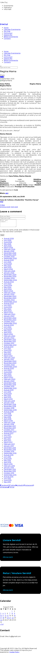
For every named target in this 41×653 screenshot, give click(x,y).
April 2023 (8, 311)
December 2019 (10, 383)
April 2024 (8, 289)
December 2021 (10, 339)
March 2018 (8, 421)
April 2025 (8, 267)
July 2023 (7, 305)
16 (14, 616)
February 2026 (9, 249)
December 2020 (10, 361)
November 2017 (10, 428)
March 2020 (8, 377)
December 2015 (10, 469)
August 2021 (8, 347)
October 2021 (9, 343)
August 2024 (9, 282)
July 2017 (7, 435)
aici (6, 193)
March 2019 (8, 399)
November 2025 (10, 255)
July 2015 (7, 478)
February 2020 (9, 379)
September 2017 (10, 431)
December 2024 (10, 274)
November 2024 (10, 276)
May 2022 (7, 330)
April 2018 (7, 419)
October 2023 (9, 300)
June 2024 (8, 285)
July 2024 (7, 283)
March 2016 (8, 464)
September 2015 (10, 475)
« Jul (2, 624)
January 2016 (9, 468)
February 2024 (9, 293)
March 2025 (8, 269)
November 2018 (10, 406)
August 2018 (9, 412)
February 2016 (9, 466)
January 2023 (9, 316)
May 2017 (7, 439)
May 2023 (7, 309)
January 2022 (9, 338)
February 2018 (9, 422)
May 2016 (7, 460)
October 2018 (9, 408)
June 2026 (8, 242)
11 (3, 616)
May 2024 (7, 287)
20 (8, 618)
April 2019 (7, 397)
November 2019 (10, 385)
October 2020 (9, 365)
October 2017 (9, 430)
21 (10, 618)
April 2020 (8, 375)
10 (1, 616)
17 (1, 618)
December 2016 (10, 448)
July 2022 (7, 327)
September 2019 (10, 388)
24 (1, 620)
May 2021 (7, 352)
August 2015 (8, 477)
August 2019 (8, 390)
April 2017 (7, 440)
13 (7, 616)
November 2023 (10, 298)
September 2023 (10, 302)
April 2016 (7, 462)
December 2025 (10, 253)
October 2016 (9, 451)
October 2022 (9, 321)
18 (3, 618)
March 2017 (8, 442)
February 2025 (9, 271)
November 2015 (10, 471)
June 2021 (8, 350)
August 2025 (9, 260)
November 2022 (10, 320)
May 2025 (7, 265)
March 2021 (8, 356)
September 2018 (10, 410)
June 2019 (8, 394)
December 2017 (10, 426)
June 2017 (8, 437)
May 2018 (7, 417)
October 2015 (9, 473)
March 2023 (8, 312)
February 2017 (9, 444)
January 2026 (9, 251)
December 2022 (10, 318)
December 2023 (10, 296)
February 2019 (9, 401)
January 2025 (9, 273)
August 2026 (9, 238)
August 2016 (8, 455)
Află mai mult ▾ (8, 557)
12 (5, 616)
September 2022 (10, 323)
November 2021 (10, 341)
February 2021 (9, 357)
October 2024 (9, 278)
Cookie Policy (14, 652)
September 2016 (10, 453)
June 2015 (8, 480)
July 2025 (7, 262)
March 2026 (8, 247)
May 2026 (7, 244)
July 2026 (7, 240)
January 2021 (9, 359)
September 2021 (10, 345)
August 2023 (9, 303)
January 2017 (9, 446)
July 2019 (7, 392)
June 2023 (8, 307)
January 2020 (9, 381)
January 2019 (9, 403)
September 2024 (10, 280)
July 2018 (7, 413)
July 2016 (7, 457)
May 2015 (7, 482)
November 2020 (10, 363)
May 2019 (7, 395)
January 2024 (9, 294)
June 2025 (8, 264)
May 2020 (7, 374)
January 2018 (9, 424)
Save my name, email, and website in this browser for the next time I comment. (20, 231)
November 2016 (10, 449)
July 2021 (7, 348)
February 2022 (9, 336)
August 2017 (8, 433)
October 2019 (9, 386)
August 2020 (9, 368)
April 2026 (8, 246)
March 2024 (8, 291)
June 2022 (8, 329)
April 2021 (7, 354)
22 (13, 618)
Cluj (1, 202)
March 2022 (8, 334)
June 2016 (8, 458)
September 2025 (10, 258)
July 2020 (7, 370)
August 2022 (9, 325)
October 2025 (9, 256)
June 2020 (8, 372)
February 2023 (9, 314)
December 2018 (10, 404)
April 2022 (8, 332)
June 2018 (8, 415)
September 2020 (10, 366)
